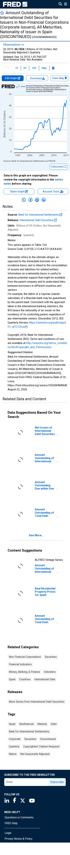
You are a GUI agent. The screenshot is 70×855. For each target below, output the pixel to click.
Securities (51, 656)
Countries (25, 679)
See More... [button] (36, 535)
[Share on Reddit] (37, 200)
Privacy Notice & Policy (18, 838)
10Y (34, 68)
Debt (54, 724)
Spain (12, 679)
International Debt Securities (37, 220)
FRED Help (11, 823)
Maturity (42, 724)
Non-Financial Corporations (25, 656)
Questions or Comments (19, 817)
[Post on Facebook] (30, 200)
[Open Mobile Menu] (65, 4)
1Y (16, 68)
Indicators (50, 671)
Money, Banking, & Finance (24, 671)
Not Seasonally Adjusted (34, 754)
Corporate (15, 739)
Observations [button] (12, 44)
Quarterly (14, 746)
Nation (12, 754)
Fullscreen (57, 166)
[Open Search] (60, 4)
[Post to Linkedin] (44, 200)
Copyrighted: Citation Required (41, 746)
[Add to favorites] (2, 13)
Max (44, 68)
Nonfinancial (26, 724)
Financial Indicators (20, 664)
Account (51, 191)
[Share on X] (24, 200)
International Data (44, 679)
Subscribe (57, 782)
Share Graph (17, 191)
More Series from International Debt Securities (36, 701)
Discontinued (48, 739)
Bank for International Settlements (38, 214)
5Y (25, 68)
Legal (8, 833)
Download (36, 78)
